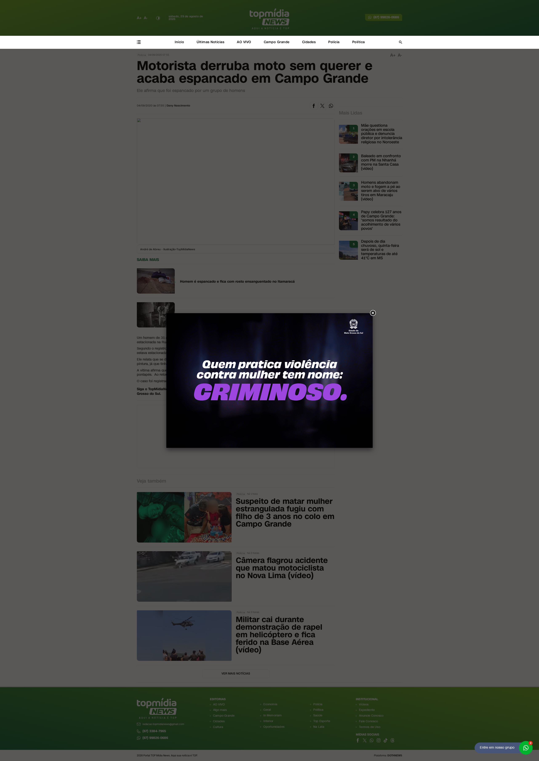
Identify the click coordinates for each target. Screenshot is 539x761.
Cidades (309, 42)
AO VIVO (244, 42)
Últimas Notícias (210, 42)
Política (358, 42)
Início (179, 42)
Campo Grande (277, 42)
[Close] (372, 313)
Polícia (334, 42)
